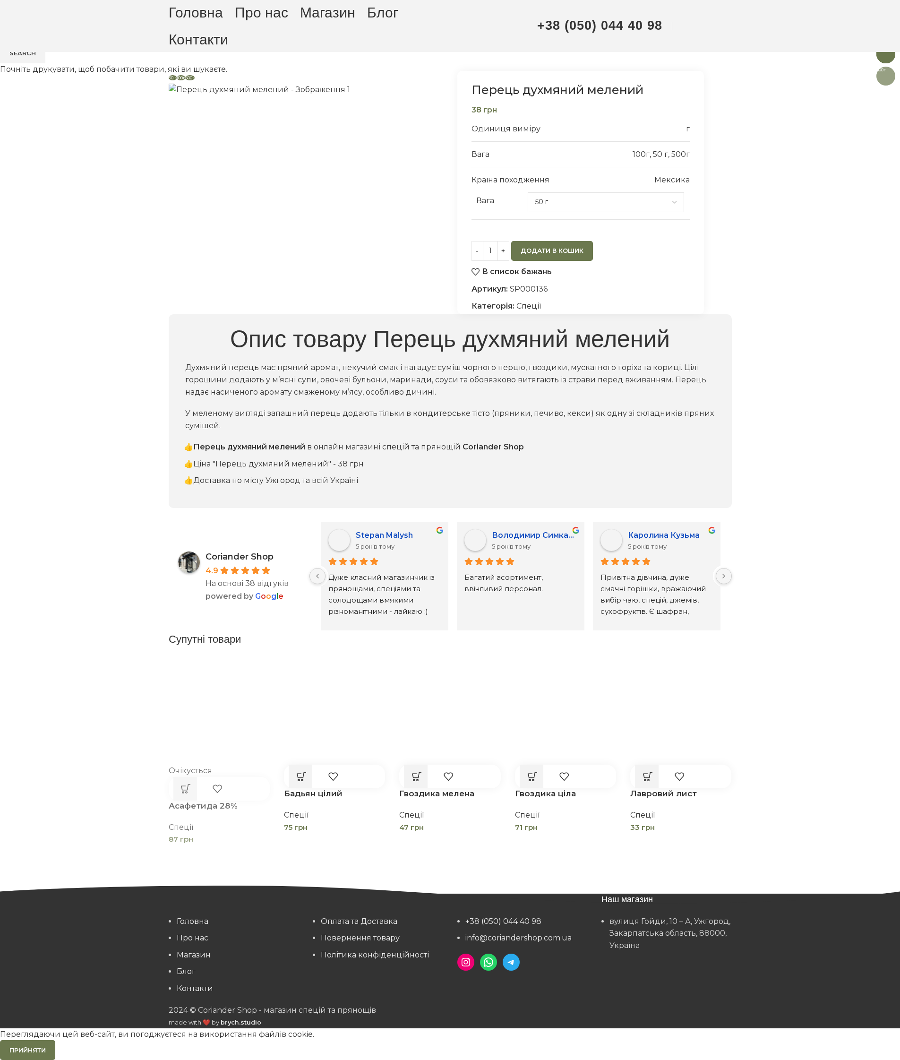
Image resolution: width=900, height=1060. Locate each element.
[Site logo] (450, 25)
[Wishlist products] (707, 26)
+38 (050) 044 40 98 (599, 25)
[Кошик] (727, 26)
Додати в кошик (552, 250)
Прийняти (27, 1050)
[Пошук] (687, 26)
